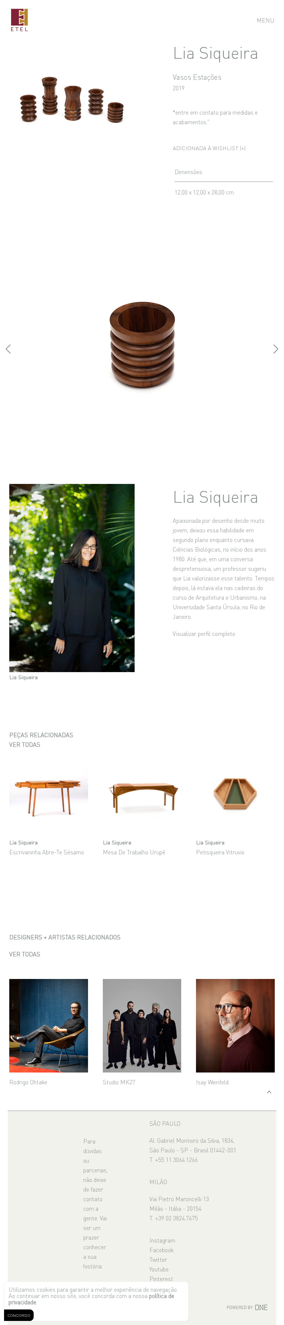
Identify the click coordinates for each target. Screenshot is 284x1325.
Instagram (162, 1240)
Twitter (158, 1259)
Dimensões (188, 171)
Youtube (159, 1269)
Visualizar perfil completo (204, 633)
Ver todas (24, 744)
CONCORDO (18, 1315)
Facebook (161, 1250)
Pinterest (161, 1278)
